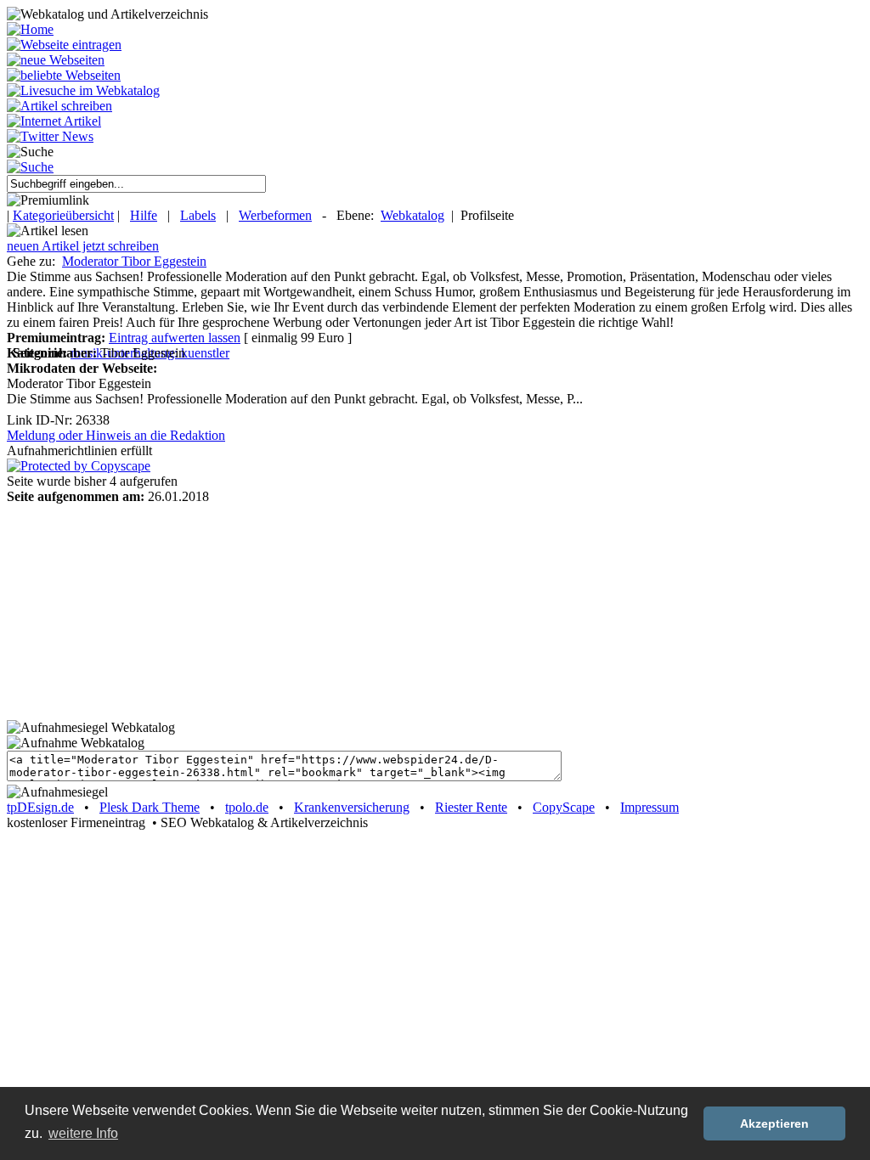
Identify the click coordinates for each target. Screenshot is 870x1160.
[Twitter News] (50, 136)
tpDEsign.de (40, 807)
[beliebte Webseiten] (64, 75)
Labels (198, 215)
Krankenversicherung (352, 807)
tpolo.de (246, 807)
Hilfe (143, 215)
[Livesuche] (83, 90)
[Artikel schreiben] (59, 106)
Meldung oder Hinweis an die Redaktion (116, 435)
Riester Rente (471, 807)
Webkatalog (412, 215)
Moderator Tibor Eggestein (134, 261)
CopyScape (564, 807)
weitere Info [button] (83, 1133)
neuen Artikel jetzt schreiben (83, 246)
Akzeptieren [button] (774, 1123)
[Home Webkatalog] (30, 29)
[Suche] (30, 167)
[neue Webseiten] (56, 60)
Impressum (649, 807)
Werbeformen (275, 215)
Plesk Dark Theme (149, 807)
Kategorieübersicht (63, 215)
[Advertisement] (113, 610)
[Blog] (54, 121)
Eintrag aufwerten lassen (174, 337)
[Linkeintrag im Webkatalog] (64, 44)
